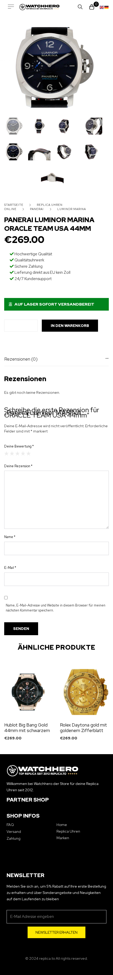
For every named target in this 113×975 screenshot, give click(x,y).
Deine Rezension (18, 466)
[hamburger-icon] (11, 6)
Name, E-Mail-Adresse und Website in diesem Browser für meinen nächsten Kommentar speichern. (55, 608)
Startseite (13, 205)
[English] (102, 7)
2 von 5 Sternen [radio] (12, 453)
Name (9, 537)
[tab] (56, 359)
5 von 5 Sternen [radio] (28, 453)
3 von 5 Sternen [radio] (17, 453)
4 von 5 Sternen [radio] (23, 453)
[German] (106, 7)
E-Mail (10, 567)
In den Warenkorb (70, 325)
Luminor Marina (71, 209)
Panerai (37, 209)
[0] (91, 7)
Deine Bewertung (19, 446)
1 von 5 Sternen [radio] (6, 453)
